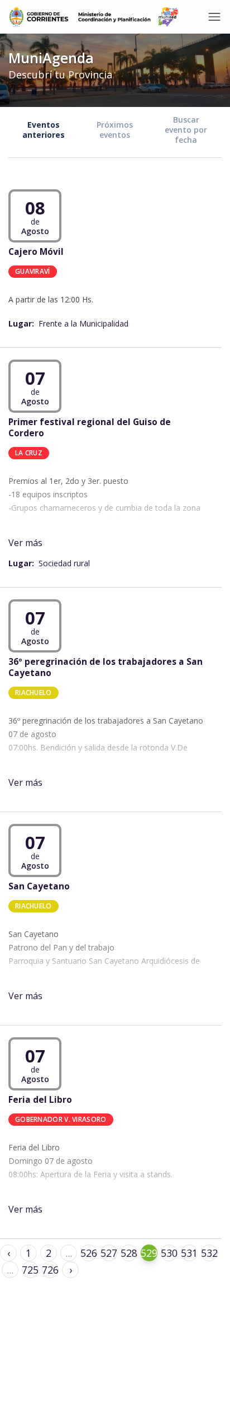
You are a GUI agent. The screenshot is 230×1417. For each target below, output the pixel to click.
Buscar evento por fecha (186, 129)
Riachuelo (33, 692)
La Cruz (28, 452)
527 (108, 1253)
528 (129, 1253)
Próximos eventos (115, 129)
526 (88, 1253)
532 (209, 1253)
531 (189, 1253)
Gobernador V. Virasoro (61, 1119)
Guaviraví (32, 271)
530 (169, 1253)
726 (50, 1269)
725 (30, 1269)
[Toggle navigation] (214, 17)
